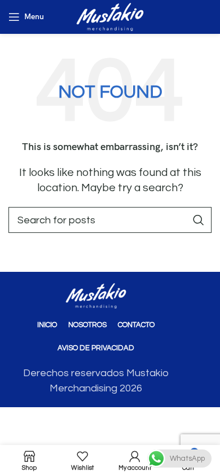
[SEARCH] (199, 220)
